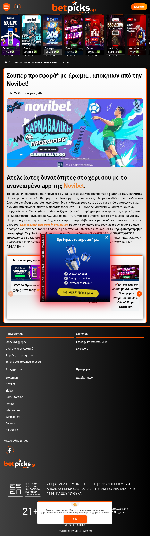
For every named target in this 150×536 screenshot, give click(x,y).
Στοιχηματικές (15, 369)
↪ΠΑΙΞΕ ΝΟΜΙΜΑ (78, 292)
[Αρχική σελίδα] (6, 62)
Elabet (9, 390)
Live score (82, 348)
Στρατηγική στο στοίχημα (92, 342)
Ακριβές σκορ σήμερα (19, 355)
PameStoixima (14, 397)
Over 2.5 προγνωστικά (19, 348)
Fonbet (10, 403)
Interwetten (13, 410)
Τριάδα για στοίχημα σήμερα (23, 361)
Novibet (74, 185)
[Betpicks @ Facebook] (17, 7)
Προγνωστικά (14, 334)
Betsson (11, 423)
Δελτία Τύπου (84, 377)
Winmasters (13, 417)
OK (75, 519)
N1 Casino (12, 430)
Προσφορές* (84, 369)
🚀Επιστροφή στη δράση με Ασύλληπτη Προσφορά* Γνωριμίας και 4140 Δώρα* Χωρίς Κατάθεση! (126, 296)
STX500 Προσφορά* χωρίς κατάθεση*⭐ (26, 288)
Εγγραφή (139, 6)
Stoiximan (12, 377)
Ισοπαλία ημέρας (16, 342)
